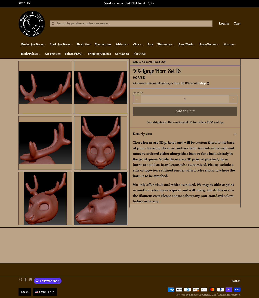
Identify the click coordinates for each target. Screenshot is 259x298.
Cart (237, 23)
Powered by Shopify (187, 294)
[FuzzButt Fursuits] (31, 23)
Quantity (138, 92)
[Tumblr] (25, 281)
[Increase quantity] (233, 99)
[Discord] (30, 281)
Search (236, 280)
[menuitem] (33, 44)
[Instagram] (20, 281)
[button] (185, 111)
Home (136, 62)
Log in (224, 23)
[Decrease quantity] (137, 99)
